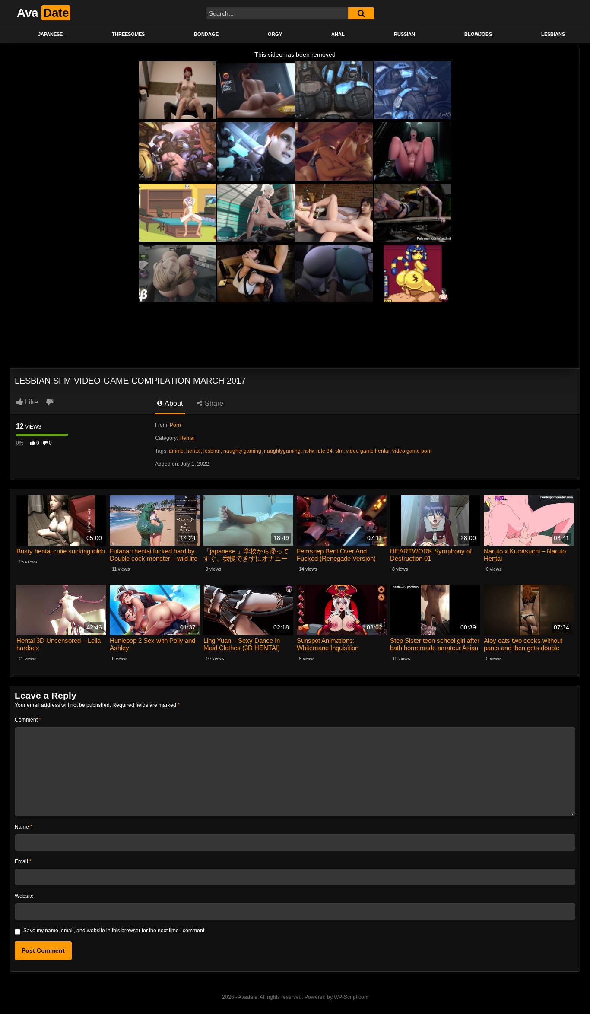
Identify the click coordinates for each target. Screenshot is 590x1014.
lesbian (212, 451)
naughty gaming (242, 451)
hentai (193, 451)
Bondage (206, 34)
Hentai (187, 438)
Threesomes (128, 34)
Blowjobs (478, 34)
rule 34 (324, 451)
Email (23, 861)
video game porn (412, 451)
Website (24, 896)
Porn (175, 425)
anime (176, 451)
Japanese (50, 34)
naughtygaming (282, 451)
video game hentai (368, 451)
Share (213, 403)
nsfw (308, 451)
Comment (28, 720)
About (173, 403)
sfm (339, 451)
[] (361, 13)
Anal (338, 34)
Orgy (275, 34)
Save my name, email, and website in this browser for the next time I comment (113, 931)
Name (23, 827)
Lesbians (553, 34)
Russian (404, 34)
